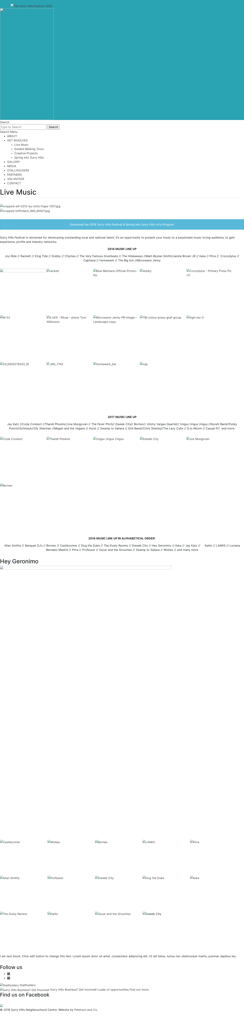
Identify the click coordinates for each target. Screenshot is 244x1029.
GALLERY (13, 162)
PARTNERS (14, 174)
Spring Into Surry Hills (29, 157)
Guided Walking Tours (29, 149)
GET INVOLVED (17, 140)
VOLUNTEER (15, 179)
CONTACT (14, 183)
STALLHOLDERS (18, 170)
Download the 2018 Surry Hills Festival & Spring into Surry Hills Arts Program (122, 224)
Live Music (21, 144)
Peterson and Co (85, 1010)
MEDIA (11, 166)
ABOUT (12, 136)
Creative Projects (26, 153)
